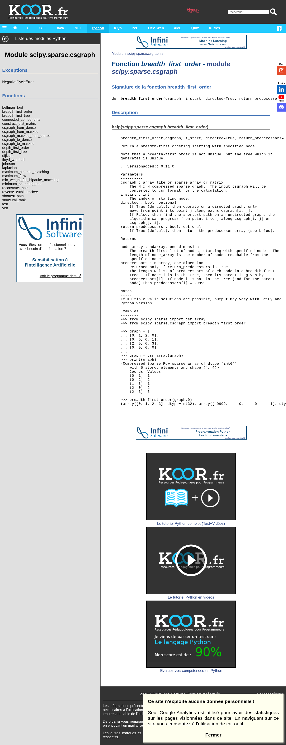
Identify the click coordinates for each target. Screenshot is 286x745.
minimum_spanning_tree (22, 184)
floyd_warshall (13, 160)
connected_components (21, 119)
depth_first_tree (14, 152)
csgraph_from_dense (19, 127)
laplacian (9, 168)
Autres (214, 28)
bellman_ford (12, 107)
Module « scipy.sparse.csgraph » (138, 53)
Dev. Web (156, 28)
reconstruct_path (15, 188)
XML (177, 28)
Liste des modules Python (40, 38)
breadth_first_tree (16, 115)
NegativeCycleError (18, 82)
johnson (8, 164)
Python (98, 28)
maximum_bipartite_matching (25, 172)
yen (5, 208)
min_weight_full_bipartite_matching (30, 180)
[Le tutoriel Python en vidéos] (191, 560)
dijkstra (8, 156)
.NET (78, 28)
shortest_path (13, 196)
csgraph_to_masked (18, 144)
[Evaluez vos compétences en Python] (191, 634)
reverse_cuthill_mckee (20, 192)
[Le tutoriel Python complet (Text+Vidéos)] (191, 486)
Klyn (118, 28)
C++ (42, 28)
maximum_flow (14, 176)
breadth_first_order (17, 111)
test (5, 204)
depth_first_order (15, 148)
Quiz (195, 28)
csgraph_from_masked (20, 131)
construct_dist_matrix (19, 123)
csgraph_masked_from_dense (26, 136)
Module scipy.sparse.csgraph (50, 54)
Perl (135, 28)
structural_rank (14, 200)
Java (60, 28)
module (171, 67)
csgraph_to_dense (17, 140)
